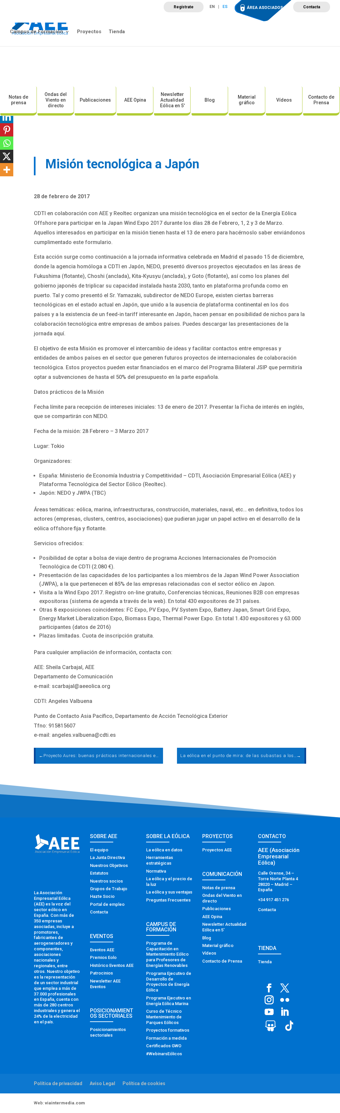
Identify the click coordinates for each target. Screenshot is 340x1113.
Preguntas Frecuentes (168, 900)
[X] (6, 156)
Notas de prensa (18, 99)
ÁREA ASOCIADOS (265, 7)
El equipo (99, 849)
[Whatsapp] (6, 143)
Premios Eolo (103, 957)
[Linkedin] (6, 116)
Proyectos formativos (167, 1030)
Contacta (311, 7)
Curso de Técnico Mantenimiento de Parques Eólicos (164, 1017)
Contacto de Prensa (321, 99)
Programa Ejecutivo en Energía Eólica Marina (168, 1000)
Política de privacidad (58, 1083)
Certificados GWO (163, 1045)
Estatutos (99, 873)
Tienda (117, 32)
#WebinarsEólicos (164, 1053)
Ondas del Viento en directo (55, 100)
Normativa (156, 871)
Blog (210, 100)
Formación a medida (166, 1038)
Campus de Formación (36, 32)
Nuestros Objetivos (109, 865)
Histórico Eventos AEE (111, 965)
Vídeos (284, 100)
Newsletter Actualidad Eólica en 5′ (172, 100)
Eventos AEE (102, 949)
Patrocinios (101, 973)
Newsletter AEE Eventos (105, 984)
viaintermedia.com (65, 1102)
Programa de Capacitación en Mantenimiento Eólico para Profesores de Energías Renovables (167, 954)
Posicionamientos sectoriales (108, 1032)
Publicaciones (95, 100)
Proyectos (89, 32)
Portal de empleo (107, 904)
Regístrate (184, 7)
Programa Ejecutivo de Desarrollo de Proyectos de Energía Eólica (168, 982)
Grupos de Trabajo (108, 888)
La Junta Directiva (107, 857)
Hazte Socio (102, 896)
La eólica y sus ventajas (169, 892)
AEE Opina (135, 100)
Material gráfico (247, 99)
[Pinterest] (6, 129)
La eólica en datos (164, 849)
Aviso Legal (102, 1083)
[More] (6, 169)
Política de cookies (144, 1083)
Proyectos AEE (217, 849)
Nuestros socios (106, 881)
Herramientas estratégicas (159, 860)
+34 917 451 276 (273, 899)
